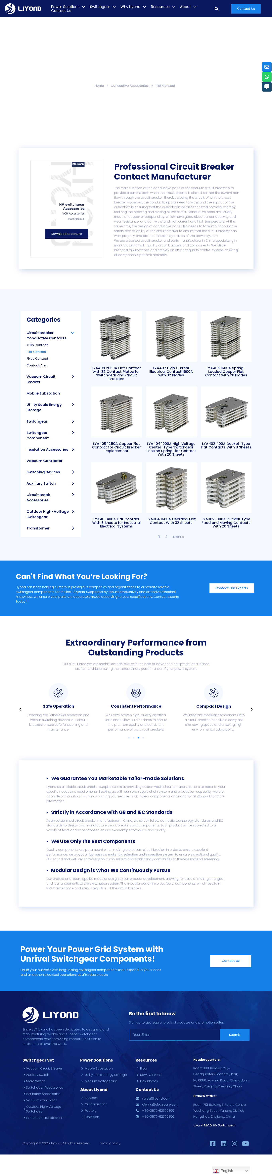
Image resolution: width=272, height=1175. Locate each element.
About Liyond (94, 1089)
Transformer (38, 528)
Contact (203, 796)
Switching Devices (43, 472)
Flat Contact (36, 352)
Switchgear (37, 421)
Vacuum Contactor (44, 460)
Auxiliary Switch (41, 483)
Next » (178, 536)
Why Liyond (130, 7)
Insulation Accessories (47, 449)
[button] (246, 9)
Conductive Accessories (130, 85)
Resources (160, 7)
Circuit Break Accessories (38, 497)
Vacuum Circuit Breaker (41, 379)
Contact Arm (36, 365)
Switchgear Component (37, 435)
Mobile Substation (43, 393)
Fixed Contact (37, 358)
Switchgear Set (38, 1060)
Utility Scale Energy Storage (44, 407)
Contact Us (61, 11)
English (226, 1171)
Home (99, 85)
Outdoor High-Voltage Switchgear (47, 514)
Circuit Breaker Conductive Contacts (46, 335)
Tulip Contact (37, 345)
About (185, 7)
